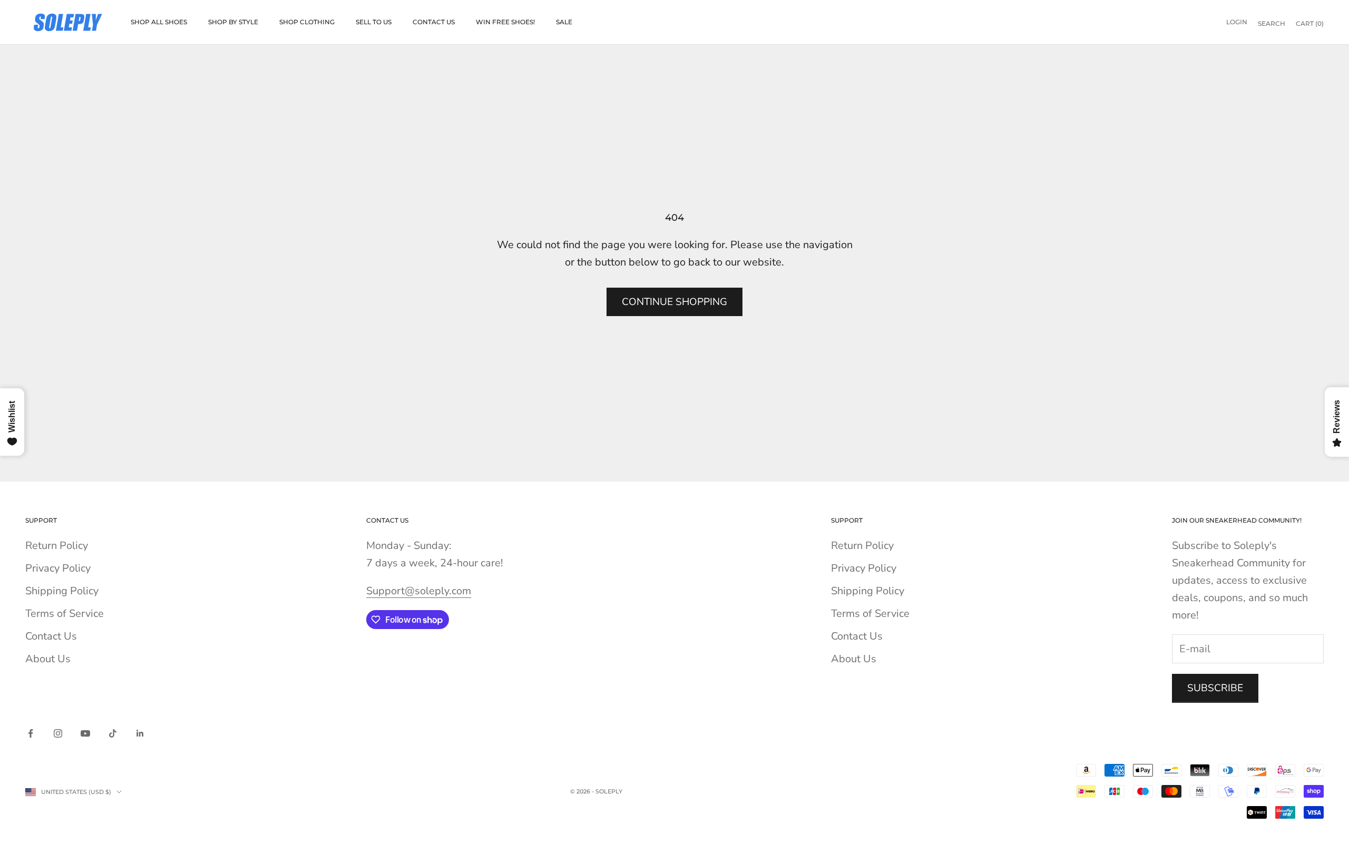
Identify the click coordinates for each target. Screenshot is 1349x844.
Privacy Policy (58, 568)
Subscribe (1215, 688)
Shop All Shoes (159, 22)
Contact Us (434, 22)
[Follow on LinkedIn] (140, 733)
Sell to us (374, 22)
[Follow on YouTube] (85, 733)
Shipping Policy (62, 591)
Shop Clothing (307, 22)
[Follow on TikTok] (112, 733)
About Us (48, 659)
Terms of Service (64, 613)
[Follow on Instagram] (58, 733)
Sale (564, 22)
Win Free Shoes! (505, 22)
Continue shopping (674, 302)
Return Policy (56, 545)
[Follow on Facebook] (30, 733)
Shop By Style (233, 22)
